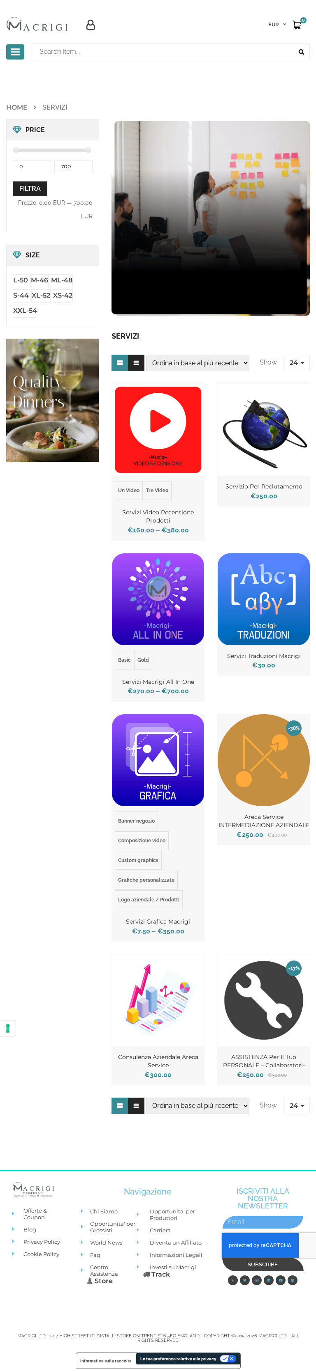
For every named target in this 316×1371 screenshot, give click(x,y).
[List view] (136, 363)
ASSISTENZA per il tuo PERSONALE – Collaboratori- (264, 1061)
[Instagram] (257, 1280)
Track (160, 1274)
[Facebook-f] (233, 1280)
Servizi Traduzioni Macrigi (264, 656)
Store (103, 1281)
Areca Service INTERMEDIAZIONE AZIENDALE (263, 821)
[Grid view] (120, 363)
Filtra (30, 189)
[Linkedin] (269, 1280)
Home (17, 107)
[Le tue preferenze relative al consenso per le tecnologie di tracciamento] (8, 1028)
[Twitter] (245, 1280)
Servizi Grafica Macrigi (158, 921)
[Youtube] (281, 1280)
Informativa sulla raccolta (106, 1360)
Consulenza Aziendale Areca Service (158, 1061)
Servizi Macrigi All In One (158, 682)
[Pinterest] (292, 1280)
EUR (273, 24)
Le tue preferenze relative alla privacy (178, 1358)
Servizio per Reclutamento (263, 486)
